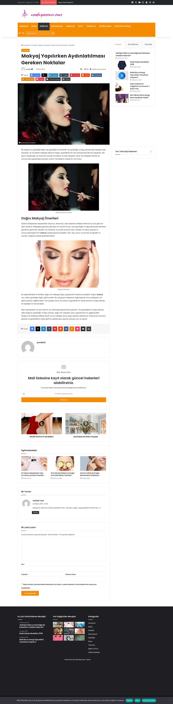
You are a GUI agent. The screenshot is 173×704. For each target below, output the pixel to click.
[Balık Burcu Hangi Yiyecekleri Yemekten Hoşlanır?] (121, 75)
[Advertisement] (133, 126)
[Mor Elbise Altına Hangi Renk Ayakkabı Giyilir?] (121, 98)
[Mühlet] (41, 14)
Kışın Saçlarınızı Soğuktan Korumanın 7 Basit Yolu (140, 86)
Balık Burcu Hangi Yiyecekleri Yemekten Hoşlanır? (139, 75)
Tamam (129, 700)
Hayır (137, 700)
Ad (23, 564)
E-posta (24, 574)
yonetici (28, 69)
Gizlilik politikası (123, 26)
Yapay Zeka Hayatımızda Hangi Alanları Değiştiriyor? (77, 2)
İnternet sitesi (70, 574)
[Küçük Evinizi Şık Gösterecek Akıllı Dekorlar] (58, 625)
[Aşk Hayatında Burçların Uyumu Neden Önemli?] (58, 638)
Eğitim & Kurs (105, 26)
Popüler (118, 44)
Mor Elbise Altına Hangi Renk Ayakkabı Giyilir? (140, 96)
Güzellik (44, 26)
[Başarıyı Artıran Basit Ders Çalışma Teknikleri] (69, 631)
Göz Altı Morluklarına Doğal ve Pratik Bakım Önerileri (62, 474)
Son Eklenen (133, 44)
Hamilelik (70, 26)
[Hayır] (170, 700)
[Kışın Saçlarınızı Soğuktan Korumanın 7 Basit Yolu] (121, 87)
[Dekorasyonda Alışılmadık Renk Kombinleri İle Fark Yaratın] (80, 638)
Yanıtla (35, 512)
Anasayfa (23, 26)
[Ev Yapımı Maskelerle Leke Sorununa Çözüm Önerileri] (34, 463)
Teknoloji (91, 26)
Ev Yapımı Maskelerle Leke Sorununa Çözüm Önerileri (32, 474)
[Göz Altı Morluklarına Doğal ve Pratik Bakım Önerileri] (64, 463)
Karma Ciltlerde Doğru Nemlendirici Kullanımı (89, 474)
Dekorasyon (57, 26)
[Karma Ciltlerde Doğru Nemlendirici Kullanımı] (93, 463)
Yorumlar (148, 44)
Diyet (80, 26)
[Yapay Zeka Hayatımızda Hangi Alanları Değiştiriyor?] (80, 625)
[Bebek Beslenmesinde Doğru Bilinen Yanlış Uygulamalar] (80, 631)
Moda (33, 26)
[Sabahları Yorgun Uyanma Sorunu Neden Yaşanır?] (69, 638)
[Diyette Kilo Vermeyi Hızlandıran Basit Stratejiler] (58, 631)
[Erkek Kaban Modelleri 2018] (121, 65)
